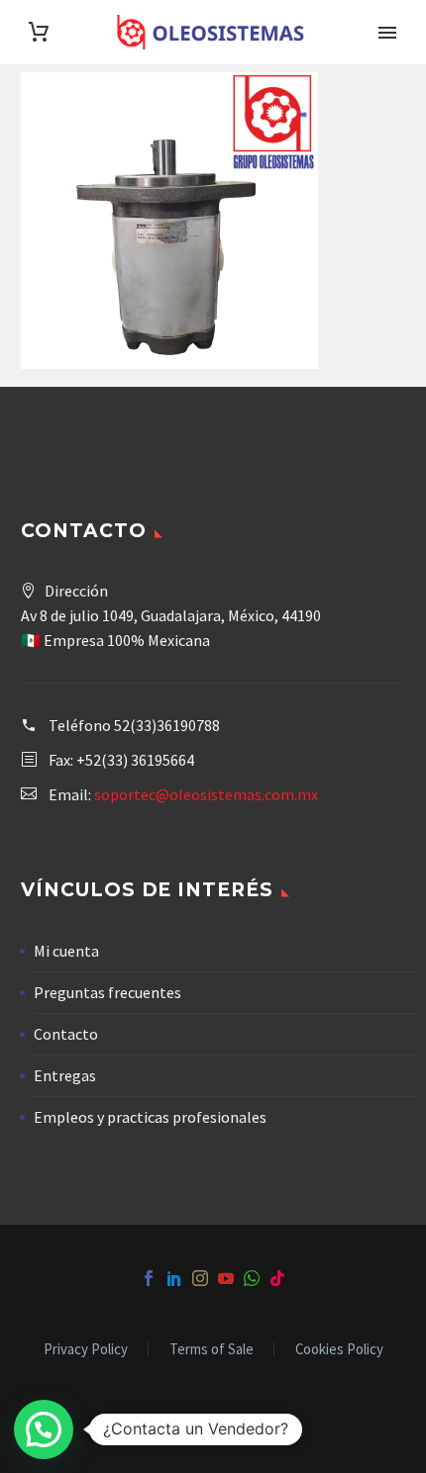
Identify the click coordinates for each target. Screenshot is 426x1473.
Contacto (66, 1034)
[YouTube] (226, 1278)
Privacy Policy (86, 1349)
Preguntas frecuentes (107, 992)
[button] (43, 1429)
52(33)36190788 (167, 725)
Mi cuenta (66, 951)
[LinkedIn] (174, 1278)
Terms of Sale (211, 1349)
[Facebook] (149, 1278)
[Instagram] (200, 1278)
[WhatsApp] (252, 1278)
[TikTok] (277, 1278)
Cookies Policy (339, 1349)
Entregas (65, 1075)
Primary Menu (387, 32)
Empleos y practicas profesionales (150, 1117)
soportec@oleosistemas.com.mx (206, 794)
